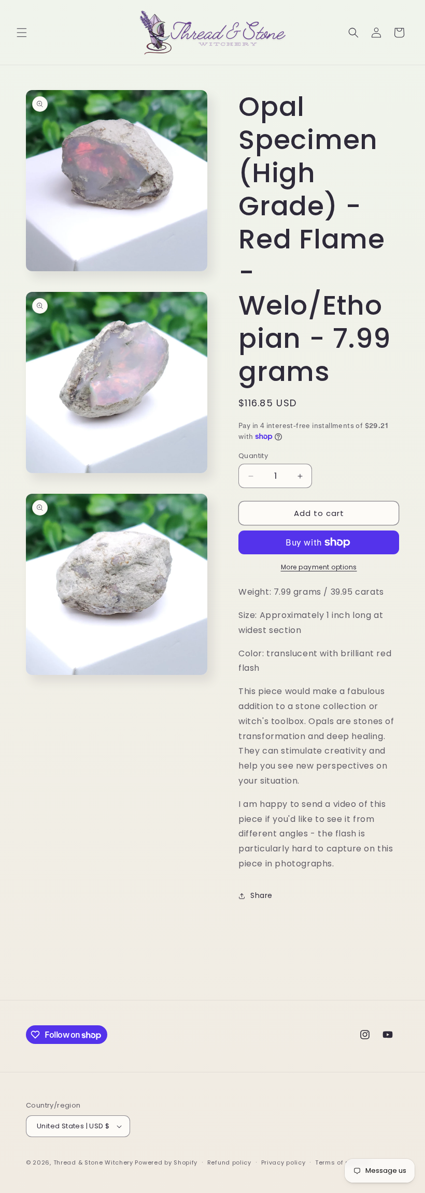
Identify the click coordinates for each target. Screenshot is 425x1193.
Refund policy (229, 1162)
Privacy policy (283, 1162)
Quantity (253, 456)
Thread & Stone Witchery (93, 1162)
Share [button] (261, 895)
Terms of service (342, 1162)
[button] (21, 32)
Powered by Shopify (166, 1162)
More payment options (319, 567)
